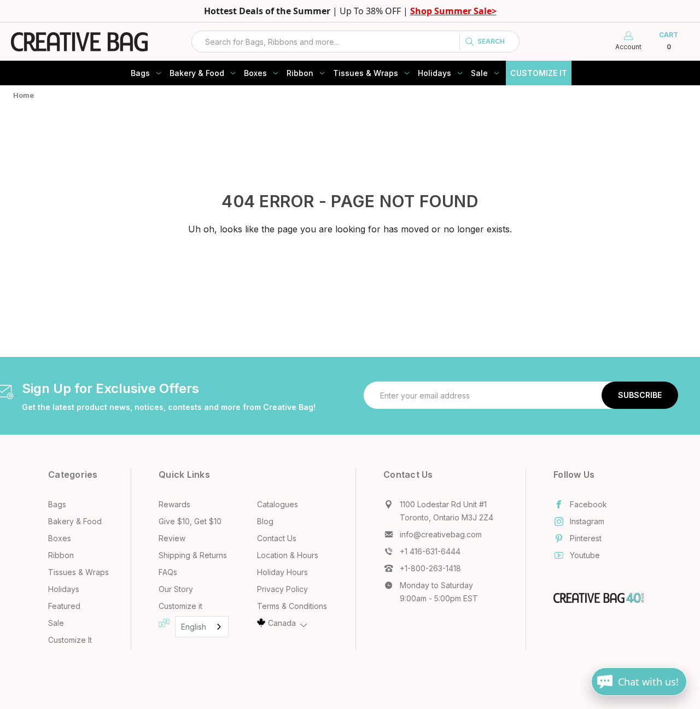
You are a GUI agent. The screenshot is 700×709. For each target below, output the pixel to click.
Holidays (434, 73)
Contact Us (276, 538)
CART (668, 41)
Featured (64, 606)
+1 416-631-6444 (430, 551)
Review (172, 538)
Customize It (538, 73)
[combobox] (355, 41)
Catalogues (277, 504)
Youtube (585, 555)
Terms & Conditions (292, 606)
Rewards (174, 504)
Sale (479, 73)
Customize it (180, 606)
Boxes (255, 73)
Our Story (176, 589)
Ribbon (300, 73)
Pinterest (586, 538)
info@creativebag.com (441, 534)
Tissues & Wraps (365, 73)
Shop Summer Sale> (453, 11)
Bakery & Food (197, 73)
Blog (265, 521)
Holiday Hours (282, 572)
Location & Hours (287, 555)
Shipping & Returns (193, 555)
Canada (282, 623)
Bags (140, 73)
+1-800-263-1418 (430, 568)
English (193, 626)
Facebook (588, 504)
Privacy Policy (282, 589)
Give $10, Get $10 (190, 521)
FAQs (168, 572)
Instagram (587, 521)
